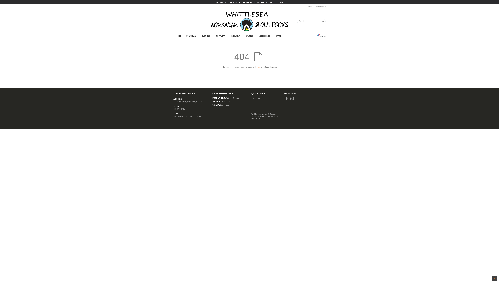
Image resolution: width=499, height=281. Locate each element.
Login (309, 7)
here (258, 67)
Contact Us (321, 7)
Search (322, 21)
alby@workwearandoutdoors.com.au (187, 116)
